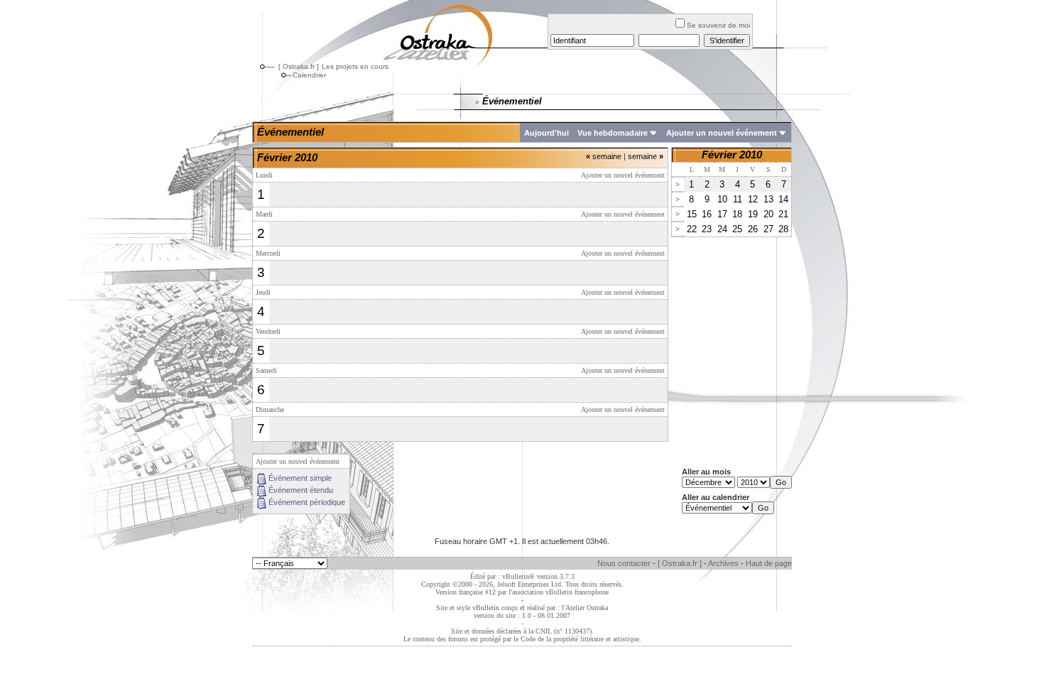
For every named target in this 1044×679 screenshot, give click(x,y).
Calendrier (309, 75)
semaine (603, 156)
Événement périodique (306, 502)
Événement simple (300, 478)
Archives (723, 563)
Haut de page (769, 563)
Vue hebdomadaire (612, 133)
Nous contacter (624, 563)
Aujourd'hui (546, 133)
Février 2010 (732, 155)
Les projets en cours (355, 66)
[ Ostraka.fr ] (298, 66)
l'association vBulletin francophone (559, 592)
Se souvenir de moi (718, 25)
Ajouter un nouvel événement (721, 133)
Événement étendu (300, 490)
